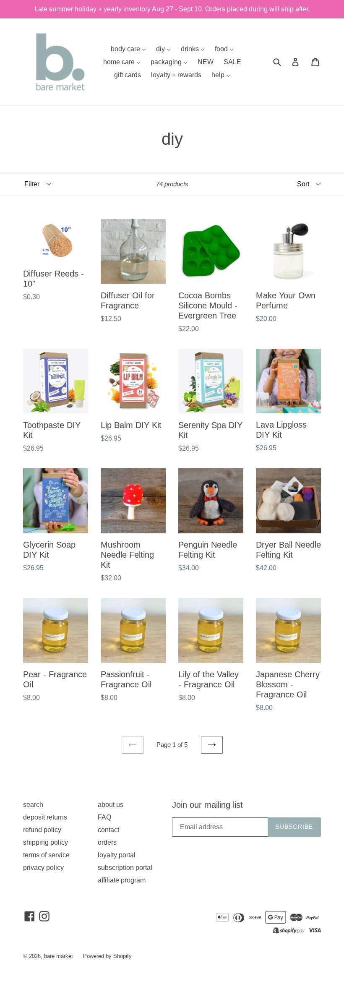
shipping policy (45, 842)
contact (108, 829)
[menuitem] (128, 48)
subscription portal (125, 867)
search (33, 804)
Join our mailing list (207, 804)
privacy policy (43, 867)
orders (107, 842)
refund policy (42, 829)
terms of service (46, 855)
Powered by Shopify (107, 956)
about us (110, 804)
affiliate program (122, 880)
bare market (58, 956)
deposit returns (45, 817)
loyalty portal (117, 855)
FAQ (104, 817)
